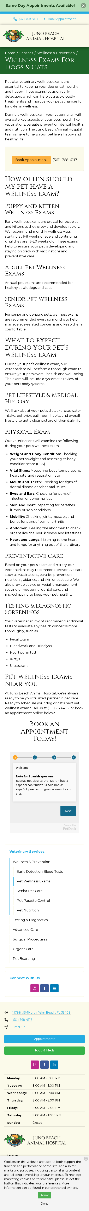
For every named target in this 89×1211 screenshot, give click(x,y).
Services (26, 53)
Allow (44, 1195)
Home (10, 53)
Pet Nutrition (28, 910)
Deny (44, 1203)
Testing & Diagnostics (30, 920)
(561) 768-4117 (65, 160)
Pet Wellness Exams (33, 881)
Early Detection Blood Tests (40, 872)
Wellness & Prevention (56, 53)
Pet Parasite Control (33, 901)
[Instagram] (34, 988)
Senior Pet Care (30, 891)
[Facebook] (44, 988)
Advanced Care (25, 930)
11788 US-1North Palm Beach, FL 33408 (41, 1012)
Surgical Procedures (30, 939)
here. (74, 1188)
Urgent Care (23, 949)
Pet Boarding (24, 959)
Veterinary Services (27, 852)
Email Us (18, 1027)
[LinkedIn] (54, 988)
